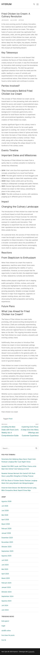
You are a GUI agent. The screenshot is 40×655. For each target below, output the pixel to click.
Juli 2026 (4, 506)
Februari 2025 (6, 583)
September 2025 (7, 551)
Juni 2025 (5, 565)
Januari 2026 (6, 533)
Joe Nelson (5, 20)
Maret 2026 (5, 524)
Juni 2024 (5, 610)
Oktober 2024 (6, 592)
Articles (21, 20)
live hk (3, 640)
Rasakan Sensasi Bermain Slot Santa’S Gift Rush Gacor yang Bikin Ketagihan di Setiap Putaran (18, 474)
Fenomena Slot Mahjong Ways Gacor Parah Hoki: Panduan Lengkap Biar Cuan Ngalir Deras (18, 460)
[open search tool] (34, 4)
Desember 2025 (7, 538)
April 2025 (5, 574)
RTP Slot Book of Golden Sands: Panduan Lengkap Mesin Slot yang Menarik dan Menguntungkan (19, 482)
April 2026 (5, 519)
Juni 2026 (5, 510)
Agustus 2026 (6, 501)
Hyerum (6, 4)
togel (3, 626)
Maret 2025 (5, 578)
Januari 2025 (6, 587)
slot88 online (6, 630)
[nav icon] (37, 4)
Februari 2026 (6, 528)
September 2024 (7, 596)
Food (10, 419)
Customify (31, 651)
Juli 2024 (4, 605)
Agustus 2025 (6, 556)
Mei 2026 (4, 515)
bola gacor (5, 621)
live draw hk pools (7, 635)
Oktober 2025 (6, 547)
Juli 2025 (4, 560)
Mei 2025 (4, 569)
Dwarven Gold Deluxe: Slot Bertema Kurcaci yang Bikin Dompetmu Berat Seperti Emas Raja (18, 489)
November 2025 (7, 542)
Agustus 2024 (6, 601)
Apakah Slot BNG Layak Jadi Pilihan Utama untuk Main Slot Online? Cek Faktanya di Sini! (18, 467)
